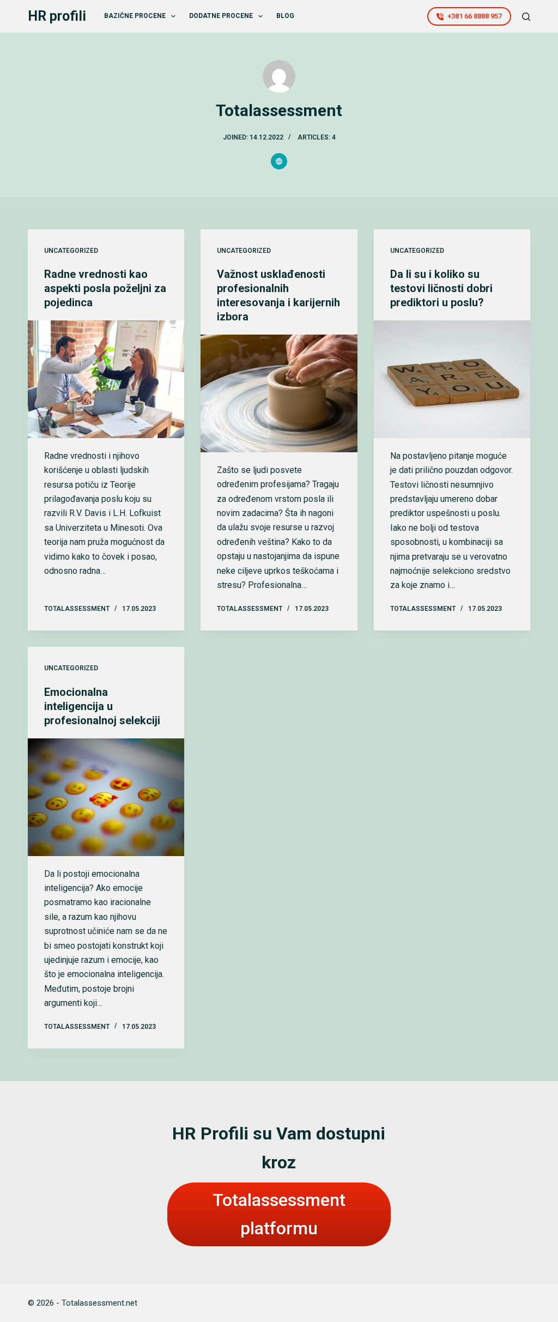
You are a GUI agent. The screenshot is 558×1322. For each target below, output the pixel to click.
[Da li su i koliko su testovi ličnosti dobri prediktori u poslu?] (452, 379)
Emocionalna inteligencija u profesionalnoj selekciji (102, 706)
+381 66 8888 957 (474, 16)
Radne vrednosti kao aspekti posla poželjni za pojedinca (105, 288)
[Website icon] (279, 161)
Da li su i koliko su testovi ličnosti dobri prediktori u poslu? (441, 288)
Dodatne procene (221, 16)
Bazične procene (135, 16)
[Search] (526, 17)
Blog (285, 16)
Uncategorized (71, 250)
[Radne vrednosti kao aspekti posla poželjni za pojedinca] (106, 379)
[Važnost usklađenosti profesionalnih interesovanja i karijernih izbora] (279, 393)
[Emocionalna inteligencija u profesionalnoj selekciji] (106, 797)
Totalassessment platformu (279, 1214)
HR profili (57, 16)
